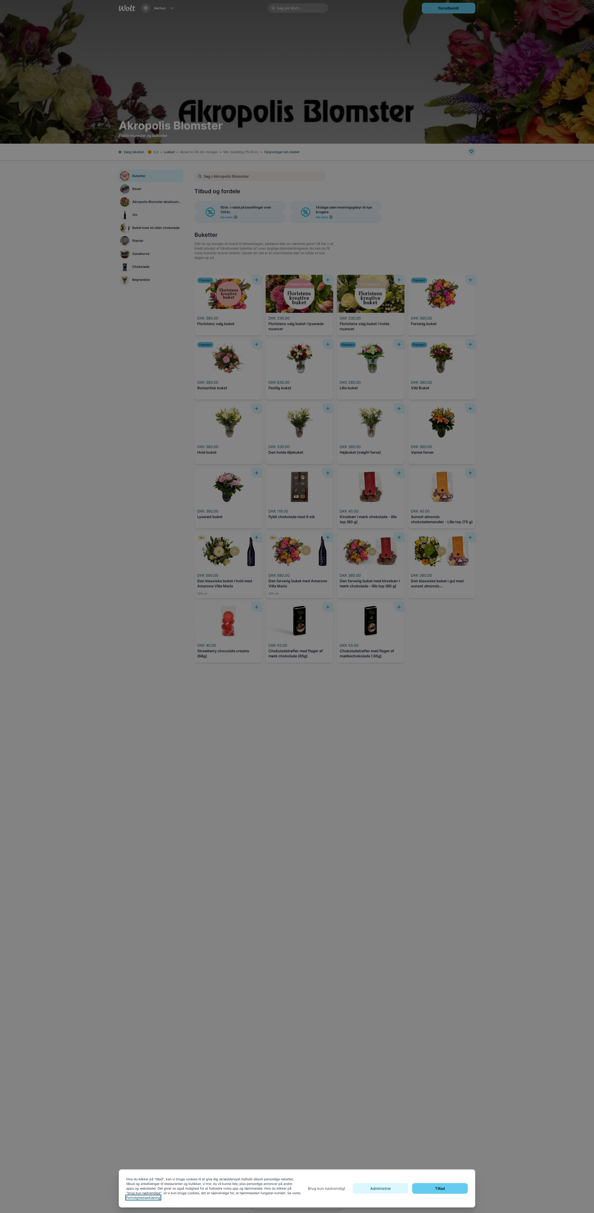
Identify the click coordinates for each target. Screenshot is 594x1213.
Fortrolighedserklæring (143, 1198)
